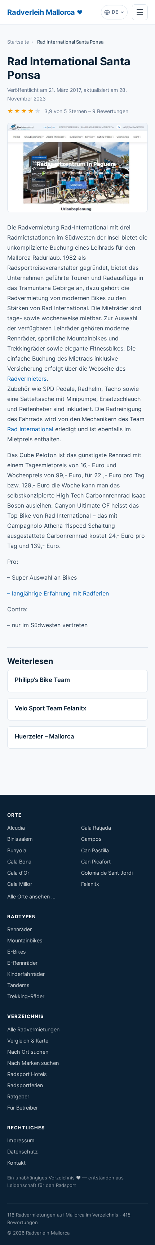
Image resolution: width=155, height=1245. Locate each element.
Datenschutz (22, 1151)
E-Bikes (16, 952)
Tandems (18, 985)
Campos (91, 839)
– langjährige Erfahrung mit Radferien (58, 593)
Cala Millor (19, 884)
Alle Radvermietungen (33, 1029)
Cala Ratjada (96, 828)
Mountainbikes (25, 940)
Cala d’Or (18, 873)
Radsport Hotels (27, 1074)
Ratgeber (18, 1096)
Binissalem (20, 839)
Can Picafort (96, 861)
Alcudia (16, 828)
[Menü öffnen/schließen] (140, 12)
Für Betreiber (22, 1108)
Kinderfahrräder (26, 974)
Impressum (21, 1140)
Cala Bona (19, 861)
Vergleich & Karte (27, 1041)
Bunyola (16, 850)
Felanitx (90, 884)
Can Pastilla (95, 850)
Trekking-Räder (25, 996)
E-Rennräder (22, 963)
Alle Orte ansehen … (31, 896)
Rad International (30, 429)
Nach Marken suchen (33, 1063)
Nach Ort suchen (27, 1052)
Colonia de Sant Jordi (107, 873)
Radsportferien (25, 1085)
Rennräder (19, 929)
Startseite (18, 42)
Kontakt (16, 1163)
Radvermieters (26, 378)
